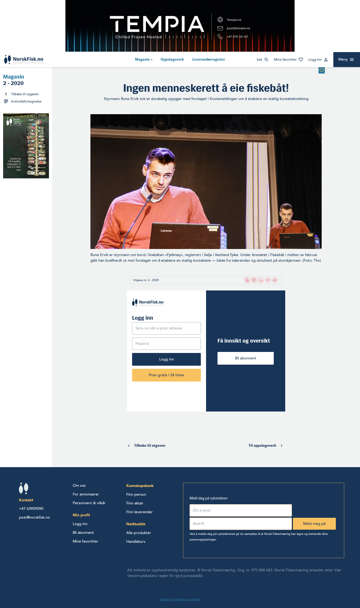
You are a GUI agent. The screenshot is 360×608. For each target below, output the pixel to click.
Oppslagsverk (172, 59)
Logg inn (315, 60)
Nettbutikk (135, 524)
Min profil (81, 515)
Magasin (142, 59)
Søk (259, 60)
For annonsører (86, 494)
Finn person (136, 494)
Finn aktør (134, 503)
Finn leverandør (139, 512)
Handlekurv (135, 541)
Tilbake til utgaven (25, 94)
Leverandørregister (208, 59)
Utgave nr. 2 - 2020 (146, 280)
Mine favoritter (285, 60)
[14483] (322, 70)
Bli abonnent (245, 358)
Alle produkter (138, 532)
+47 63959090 (31, 508)
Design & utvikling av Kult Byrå (180, 599)
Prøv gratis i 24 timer (166, 375)
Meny (343, 59)
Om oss (79, 485)
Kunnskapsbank (140, 485)
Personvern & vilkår (89, 503)
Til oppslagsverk (262, 445)
